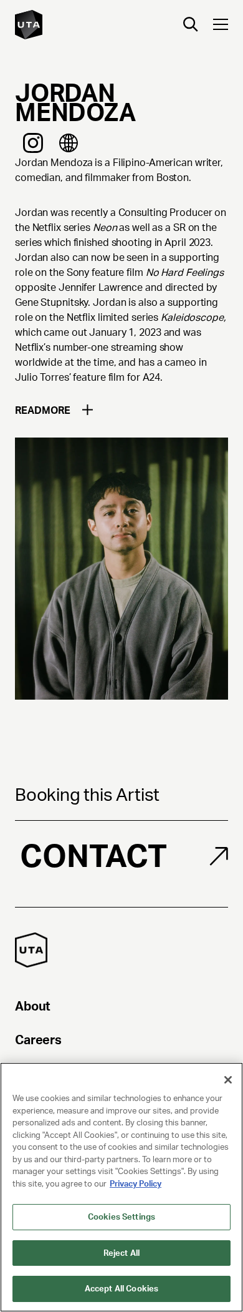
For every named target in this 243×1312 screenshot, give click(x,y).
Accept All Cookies (121, 1288)
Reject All (121, 1253)
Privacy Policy (135, 1183)
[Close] (228, 1080)
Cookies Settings (121, 1216)
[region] (121, 1187)
